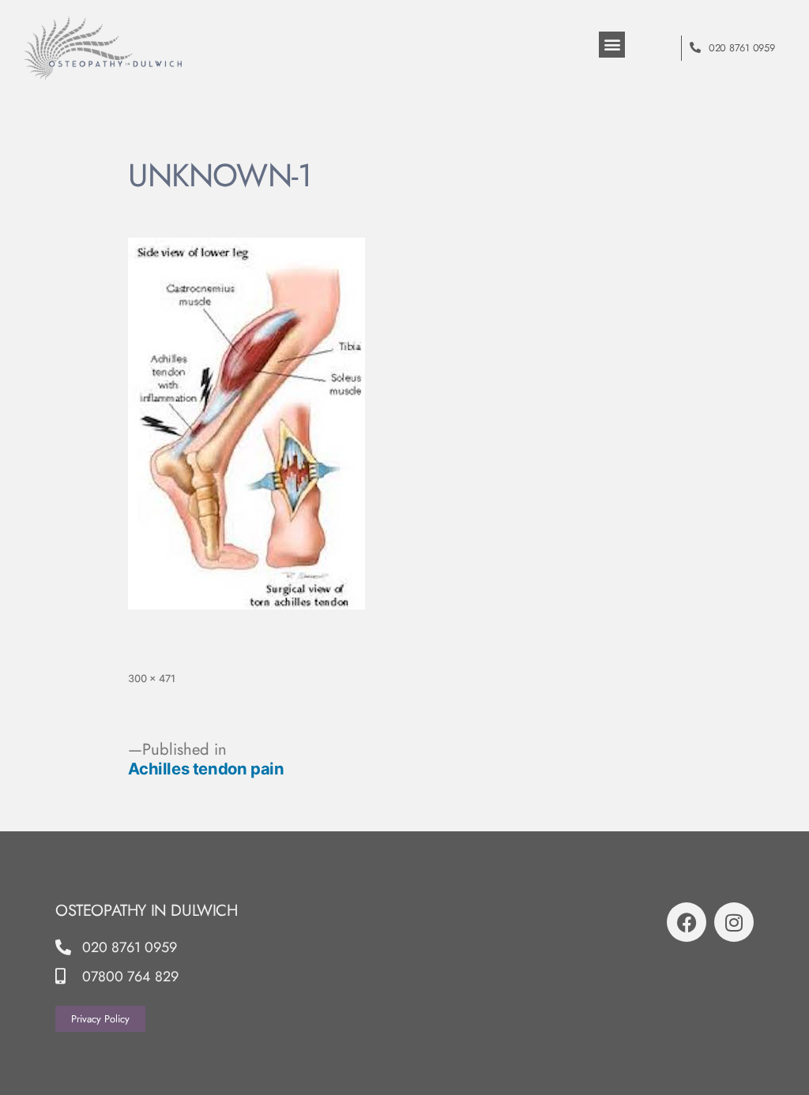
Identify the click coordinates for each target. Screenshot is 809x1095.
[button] (612, 45)
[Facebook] (686, 922)
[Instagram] (734, 922)
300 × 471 (151, 678)
